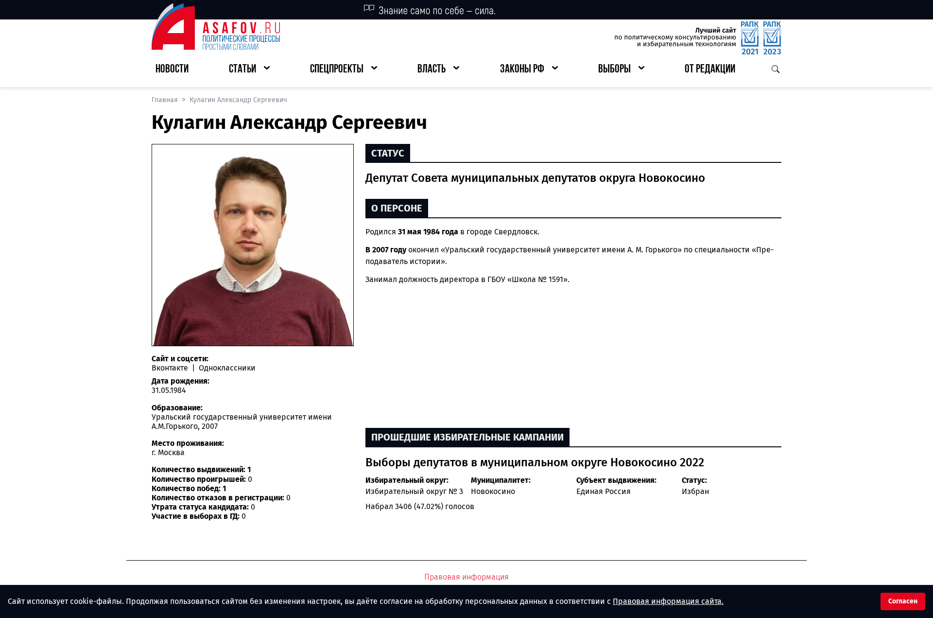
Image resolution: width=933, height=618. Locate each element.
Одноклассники (226, 367)
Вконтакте (171, 367)
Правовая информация (466, 577)
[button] (249, 70)
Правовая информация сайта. (668, 601)
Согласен (902, 601)
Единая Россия (603, 491)
